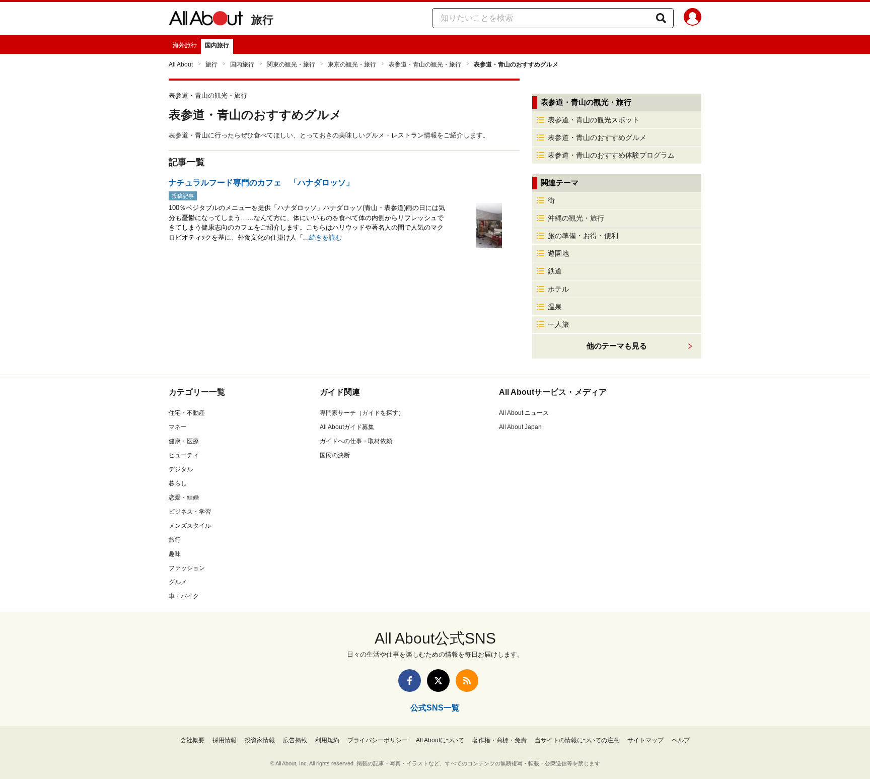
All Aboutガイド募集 (347, 427)
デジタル (181, 469)
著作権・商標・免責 (499, 740)
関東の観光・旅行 (291, 64)
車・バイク (184, 596)
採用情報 (224, 740)
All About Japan (520, 427)
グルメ (178, 582)
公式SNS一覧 (435, 707)
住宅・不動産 (187, 412)
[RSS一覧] (467, 680)
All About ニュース (524, 412)
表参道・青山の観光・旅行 (425, 64)
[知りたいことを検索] (661, 18)
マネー (178, 427)
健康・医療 (184, 441)
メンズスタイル (190, 525)
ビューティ (184, 455)
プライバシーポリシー (377, 740)
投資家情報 (260, 740)
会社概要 (192, 740)
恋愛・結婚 (184, 497)
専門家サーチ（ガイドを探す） (362, 412)
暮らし (178, 483)
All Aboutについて (440, 740)
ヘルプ (681, 740)
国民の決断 (335, 455)
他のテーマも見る (617, 345)
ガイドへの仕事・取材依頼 (356, 441)
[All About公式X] (438, 680)
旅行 (262, 20)
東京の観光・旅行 (352, 64)
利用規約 (327, 740)
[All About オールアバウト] (206, 20)
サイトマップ (645, 740)
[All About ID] (692, 18)
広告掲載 (295, 740)
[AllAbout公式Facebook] (409, 680)
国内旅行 (217, 45)
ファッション (187, 568)
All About (181, 64)
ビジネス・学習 (190, 511)
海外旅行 (185, 45)
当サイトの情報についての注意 (577, 740)
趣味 (175, 553)
